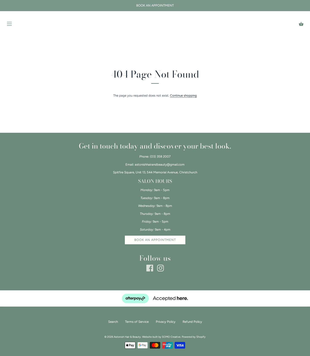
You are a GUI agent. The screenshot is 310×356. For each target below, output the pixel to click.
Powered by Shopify (194, 336)
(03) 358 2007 (160, 156)
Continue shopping (183, 95)
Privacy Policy (165, 322)
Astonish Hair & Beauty (127, 336)
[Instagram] (160, 268)
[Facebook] (149, 268)
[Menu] (9, 25)
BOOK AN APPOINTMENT (155, 240)
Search (113, 322)
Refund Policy (192, 322)
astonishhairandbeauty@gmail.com (160, 164)
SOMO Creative (171, 336)
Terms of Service (137, 322)
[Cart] (301, 24)
